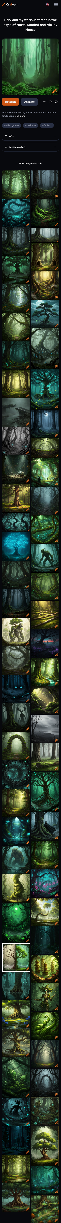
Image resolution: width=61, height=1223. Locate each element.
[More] (44, 102)
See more (20, 116)
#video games (11, 125)
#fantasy (47, 125)
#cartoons (30, 125)
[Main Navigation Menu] (56, 4)
